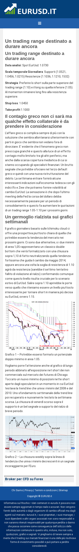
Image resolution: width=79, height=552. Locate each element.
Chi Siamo (17, 490)
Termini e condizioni (45, 490)
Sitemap (63, 490)
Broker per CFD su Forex (24, 479)
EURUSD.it (46, 496)
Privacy (29, 490)
